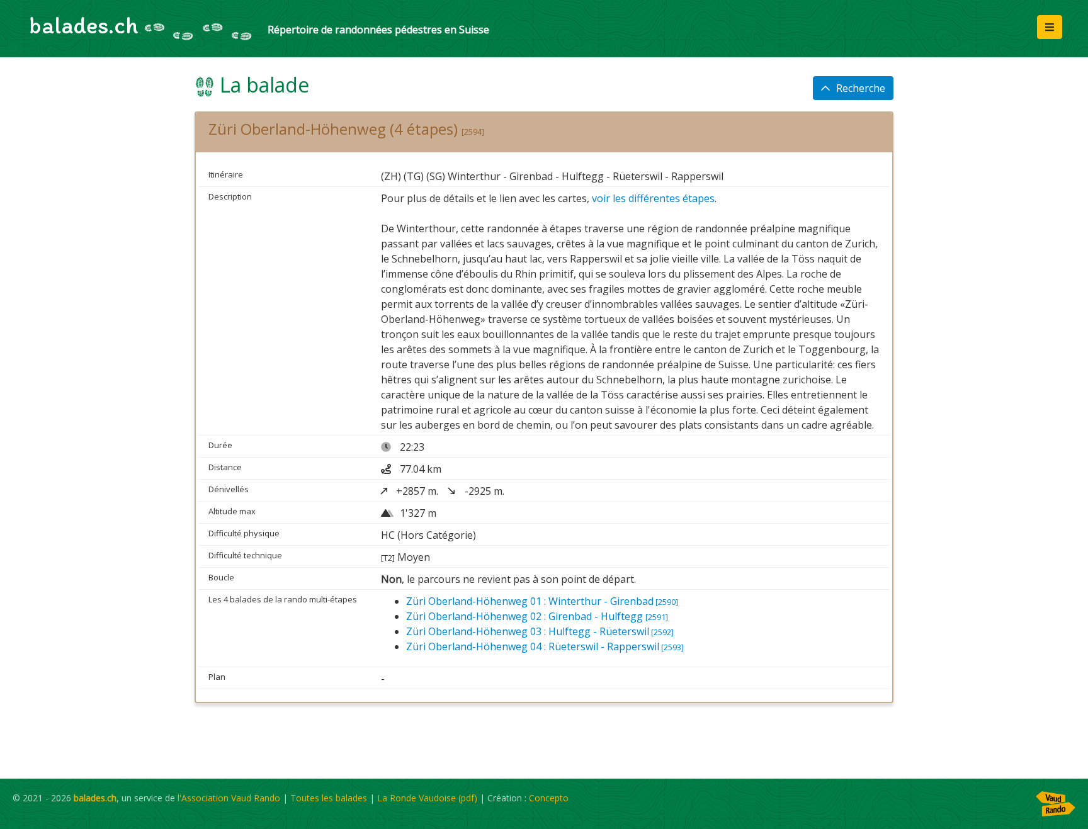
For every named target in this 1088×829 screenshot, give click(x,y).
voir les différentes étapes (653, 198)
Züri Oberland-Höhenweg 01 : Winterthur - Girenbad (542, 601)
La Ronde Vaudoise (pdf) (427, 798)
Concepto (549, 798)
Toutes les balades (328, 798)
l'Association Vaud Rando (229, 798)
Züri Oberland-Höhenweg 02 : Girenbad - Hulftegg (537, 616)
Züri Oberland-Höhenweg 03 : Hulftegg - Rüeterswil (540, 631)
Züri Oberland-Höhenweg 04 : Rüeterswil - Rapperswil (545, 646)
